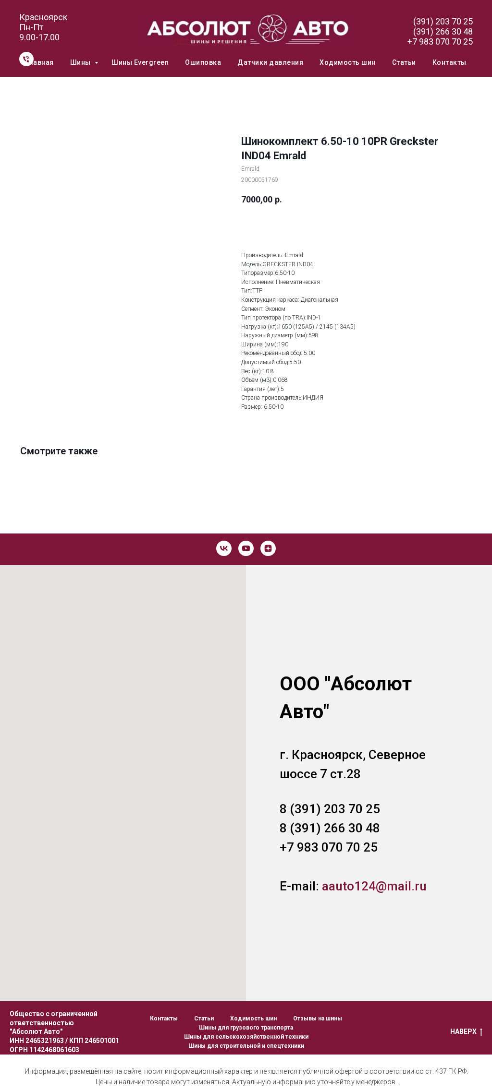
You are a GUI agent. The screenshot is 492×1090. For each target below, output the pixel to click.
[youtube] (246, 548)
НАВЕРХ (463, 1031)
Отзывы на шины (317, 1018)
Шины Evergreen (140, 62)
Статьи (404, 62)
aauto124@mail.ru (374, 886)
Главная (39, 62)
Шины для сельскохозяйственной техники (246, 1036)
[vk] (224, 548)
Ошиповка (203, 62)
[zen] (268, 548)
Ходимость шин (348, 62)
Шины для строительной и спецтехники (246, 1046)
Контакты (449, 62)
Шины (81, 62)
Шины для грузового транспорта (246, 1027)
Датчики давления (270, 62)
